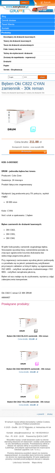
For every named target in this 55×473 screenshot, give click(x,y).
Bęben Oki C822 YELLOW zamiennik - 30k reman (28, 402)
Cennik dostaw (9, 20)
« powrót (40, 414)
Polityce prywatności (31, 424)
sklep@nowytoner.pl (22, 433)
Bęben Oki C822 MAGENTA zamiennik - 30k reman (28, 369)
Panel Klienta (8, 24)
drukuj (49, 414)
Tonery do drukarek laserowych (13, 93)
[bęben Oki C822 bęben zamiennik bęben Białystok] (20, 134)
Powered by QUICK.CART (37, 436)
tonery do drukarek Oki (35, 93)
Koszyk (47, 2)
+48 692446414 (42, 433)
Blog (4, 16)
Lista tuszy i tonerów (21, 462)
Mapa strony (37, 462)
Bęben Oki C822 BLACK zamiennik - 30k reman (27, 336)
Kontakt (5, 28)
